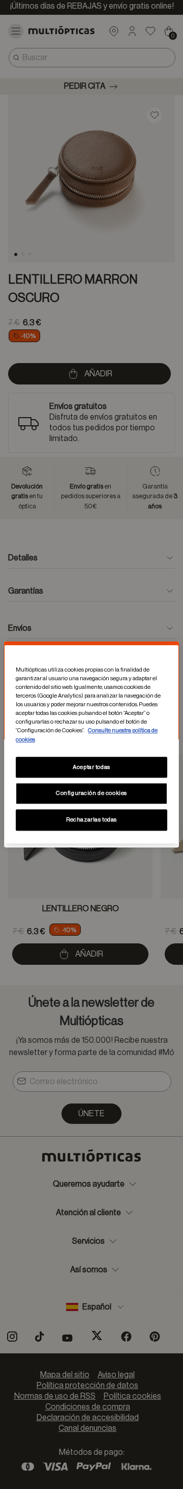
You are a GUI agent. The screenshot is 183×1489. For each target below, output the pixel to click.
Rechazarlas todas (91, 820)
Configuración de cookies (91, 794)
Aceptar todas (91, 767)
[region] (91, 744)
